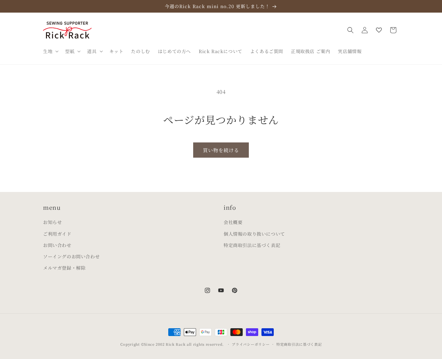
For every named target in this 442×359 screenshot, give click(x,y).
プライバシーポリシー (251, 344)
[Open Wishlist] (379, 30)
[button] (50, 51)
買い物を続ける (221, 150)
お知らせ (52, 222)
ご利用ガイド (57, 233)
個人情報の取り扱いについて (254, 233)
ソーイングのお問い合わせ (71, 256)
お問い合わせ (57, 245)
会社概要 (233, 222)
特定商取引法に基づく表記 (252, 245)
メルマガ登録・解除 (64, 268)
